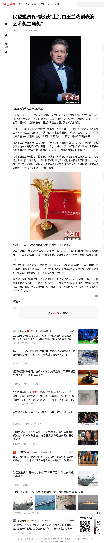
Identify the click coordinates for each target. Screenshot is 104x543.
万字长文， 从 (64, 541)
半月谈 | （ (69, 538)
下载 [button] (98, 531)
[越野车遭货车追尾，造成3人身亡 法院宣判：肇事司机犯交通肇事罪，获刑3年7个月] (88, 377)
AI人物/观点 (44, 538)
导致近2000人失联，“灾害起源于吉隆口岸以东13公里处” (43, 413)
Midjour (78, 538)
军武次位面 (17, 513)
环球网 (15, 484)
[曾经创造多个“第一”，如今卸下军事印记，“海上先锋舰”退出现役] (88, 478)
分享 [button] (6, 55)
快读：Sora (33, 538)
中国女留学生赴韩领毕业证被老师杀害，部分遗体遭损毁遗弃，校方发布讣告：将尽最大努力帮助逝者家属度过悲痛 (43, 435)
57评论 (27, 513)
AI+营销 (54, 541)
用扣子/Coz (45, 541)
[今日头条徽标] (9, 4)
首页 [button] (98, 516)
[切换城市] (37, 4)
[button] (21, 4)
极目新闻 (16, 444)
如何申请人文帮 (57, 538)
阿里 (26, 538)
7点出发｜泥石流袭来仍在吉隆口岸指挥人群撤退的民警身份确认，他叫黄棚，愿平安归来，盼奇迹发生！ (44, 353)
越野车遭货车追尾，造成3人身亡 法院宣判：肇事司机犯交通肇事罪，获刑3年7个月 (44, 373)
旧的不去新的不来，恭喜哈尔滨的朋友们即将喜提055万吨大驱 (48, 492)
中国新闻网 (33, 30)
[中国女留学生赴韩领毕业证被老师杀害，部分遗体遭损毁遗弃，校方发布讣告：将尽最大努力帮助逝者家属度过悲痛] (88, 437)
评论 (26, 343)
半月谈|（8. (88, 538)
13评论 (25, 383)
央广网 (15, 363)
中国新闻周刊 (18, 424)
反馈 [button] (98, 524)
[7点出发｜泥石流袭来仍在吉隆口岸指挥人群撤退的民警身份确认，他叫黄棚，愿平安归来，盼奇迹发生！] (88, 357)
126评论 (29, 424)
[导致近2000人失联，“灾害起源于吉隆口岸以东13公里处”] (88, 417)
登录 (55, 312)
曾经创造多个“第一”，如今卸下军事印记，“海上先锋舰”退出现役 (44, 474)
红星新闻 (16, 383)
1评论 (24, 444)
